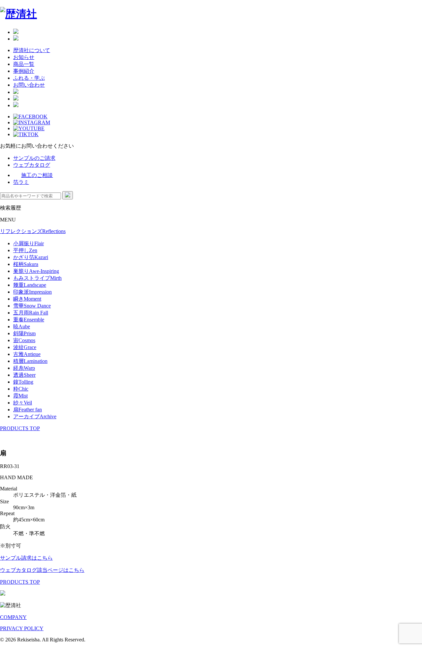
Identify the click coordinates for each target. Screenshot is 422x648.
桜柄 (25, 264)
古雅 (27, 354)
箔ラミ (21, 182)
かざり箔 (30, 257)
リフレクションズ (33, 231)
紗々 (22, 402)
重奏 (28, 319)
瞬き (27, 299)
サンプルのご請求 (34, 158)
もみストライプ (37, 278)
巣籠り (36, 271)
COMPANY (13, 617)
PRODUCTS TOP (20, 428)
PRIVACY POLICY (22, 628)
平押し (25, 250)
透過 (24, 375)
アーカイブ (34, 416)
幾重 (29, 285)
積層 (30, 361)
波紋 (24, 347)
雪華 (32, 306)
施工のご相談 (37, 175)
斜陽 (24, 333)
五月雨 (30, 312)
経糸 (24, 368)
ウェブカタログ (31, 165)
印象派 (32, 292)
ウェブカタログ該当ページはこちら (42, 570)
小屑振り (28, 243)
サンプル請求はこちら (26, 558)
